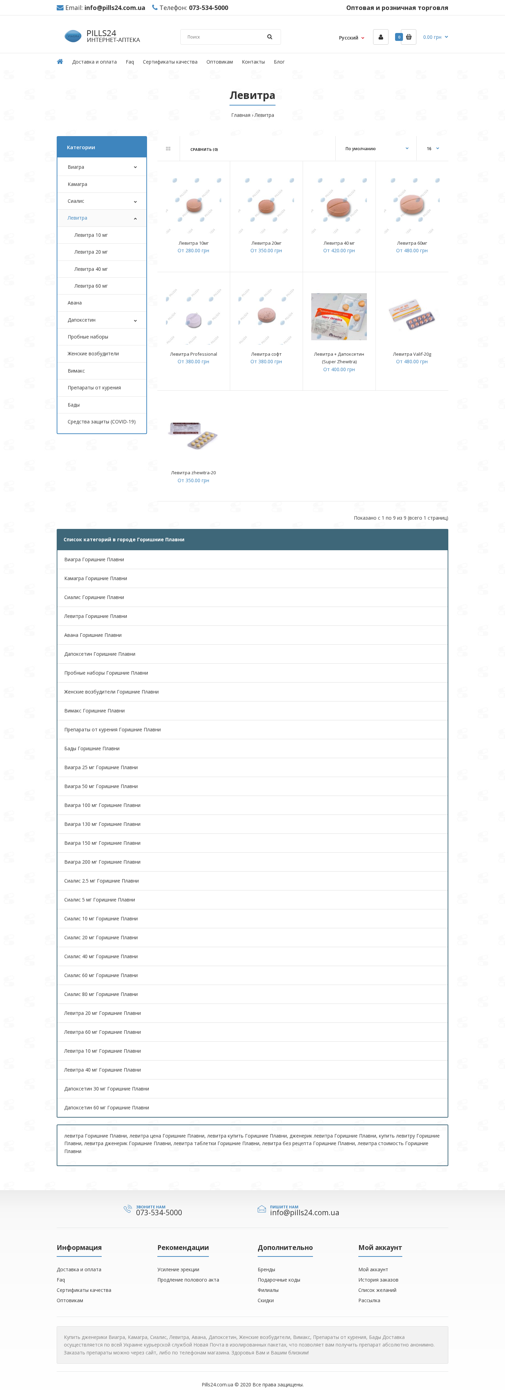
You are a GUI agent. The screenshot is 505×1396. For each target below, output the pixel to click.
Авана (75, 302)
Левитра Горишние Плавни (95, 616)
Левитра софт (266, 354)
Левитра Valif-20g (412, 354)
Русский (348, 37)
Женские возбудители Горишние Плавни (111, 691)
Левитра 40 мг (91, 269)
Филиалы (268, 1290)
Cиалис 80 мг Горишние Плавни (101, 994)
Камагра (77, 184)
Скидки (266, 1300)
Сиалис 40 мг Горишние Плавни (101, 956)
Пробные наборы (88, 336)
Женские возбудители (93, 353)
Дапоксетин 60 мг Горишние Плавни (106, 1107)
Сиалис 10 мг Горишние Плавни (101, 918)
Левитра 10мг (194, 243)
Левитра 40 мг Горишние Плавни (102, 1069)
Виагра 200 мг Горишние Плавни (102, 861)
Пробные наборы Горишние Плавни (106, 672)
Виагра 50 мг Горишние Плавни (101, 786)
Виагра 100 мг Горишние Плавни (102, 805)
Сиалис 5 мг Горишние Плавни (99, 899)
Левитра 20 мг (91, 251)
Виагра (76, 167)
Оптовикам (70, 1300)
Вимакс (76, 370)
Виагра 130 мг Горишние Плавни (102, 824)
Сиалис (76, 201)
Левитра (264, 115)
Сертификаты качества (84, 1290)
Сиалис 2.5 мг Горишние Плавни (101, 880)
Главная (240, 115)
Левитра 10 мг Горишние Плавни (102, 1051)
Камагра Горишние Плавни (95, 578)
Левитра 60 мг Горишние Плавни (102, 1032)
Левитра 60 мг (91, 285)
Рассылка (369, 1300)
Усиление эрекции (178, 1269)
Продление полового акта (188, 1279)
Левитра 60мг (412, 243)
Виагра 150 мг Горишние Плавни (102, 843)
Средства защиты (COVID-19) (102, 421)
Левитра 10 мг (91, 235)
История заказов (378, 1279)
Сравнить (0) (204, 149)
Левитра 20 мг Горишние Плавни (102, 1013)
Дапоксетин (82, 320)
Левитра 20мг (266, 243)
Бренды (266, 1269)
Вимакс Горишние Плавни (94, 710)
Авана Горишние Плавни (93, 635)
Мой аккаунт (373, 1269)
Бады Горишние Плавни (92, 748)
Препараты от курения (94, 387)
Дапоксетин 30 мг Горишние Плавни (106, 1088)
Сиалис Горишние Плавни (94, 597)
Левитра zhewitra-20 (193, 472)
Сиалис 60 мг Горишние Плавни (101, 975)
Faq (61, 1279)
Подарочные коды (279, 1279)
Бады (74, 404)
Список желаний (377, 1290)
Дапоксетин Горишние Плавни (99, 654)
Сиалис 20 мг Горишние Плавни (101, 937)
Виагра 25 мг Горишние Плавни (101, 767)
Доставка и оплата (79, 1269)
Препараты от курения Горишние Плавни (112, 729)
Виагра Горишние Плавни (94, 559)
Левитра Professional (193, 354)
